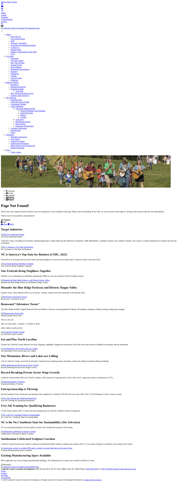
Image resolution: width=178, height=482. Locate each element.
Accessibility (6, 478)
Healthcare (15, 74)
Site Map (4, 475)
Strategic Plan (16, 50)
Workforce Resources (19, 137)
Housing (14, 72)
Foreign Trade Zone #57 (20, 96)
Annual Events (16, 65)
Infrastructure (16, 130)
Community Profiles (18, 104)
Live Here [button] (10, 56)
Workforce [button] (10, 135)
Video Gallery (16, 152)
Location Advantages (19, 128)
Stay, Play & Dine (17, 63)
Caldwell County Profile (20, 102)
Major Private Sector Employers (23, 146)
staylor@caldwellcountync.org (124, 469)
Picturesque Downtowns (20, 69)
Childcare (14, 80)
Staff (12, 41)
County (4, 15)
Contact (4, 22)
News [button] (8, 150)
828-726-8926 (107, 469)
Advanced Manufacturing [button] (25, 109)
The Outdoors (16, 67)
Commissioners (7, 19)
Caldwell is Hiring (18, 141)
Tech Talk (19, 91)
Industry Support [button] (12, 82)
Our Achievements (18, 39)
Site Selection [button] (11, 98)
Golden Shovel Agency (93, 480)
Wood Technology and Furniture (32, 111)
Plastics (23, 115)
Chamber (4, 17)
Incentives (14, 85)
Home (3, 13)
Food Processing (26, 113)
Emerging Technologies (24, 126)
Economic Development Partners (23, 45)
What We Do (16, 37)
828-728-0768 (91, 469)
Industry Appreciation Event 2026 (24, 52)
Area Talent (15, 139)
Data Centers (20, 124)
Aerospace (19, 120)
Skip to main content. (9, 2)
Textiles (23, 117)
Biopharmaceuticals (23, 122)
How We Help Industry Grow (22, 93)
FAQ (13, 54)
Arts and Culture (17, 61)
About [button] (8, 34)
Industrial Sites (16, 100)
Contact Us (15, 48)
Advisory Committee (19, 43)
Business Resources (18, 87)
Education (14, 58)
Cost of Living (16, 78)
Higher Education (17, 148)
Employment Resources (20, 143)
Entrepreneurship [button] (17, 89)
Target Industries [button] (17, 106)
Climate (14, 76)
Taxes (13, 133)
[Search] (2, 24)
